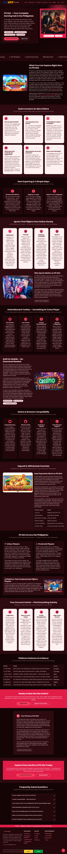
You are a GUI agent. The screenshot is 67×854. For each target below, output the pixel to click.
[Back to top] (63, 850)
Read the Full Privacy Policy (24, 750)
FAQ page (51, 153)
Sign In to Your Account (40, 703)
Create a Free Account (25, 775)
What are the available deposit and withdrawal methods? (27, 811)
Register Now (23, 703)
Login (62, 2)
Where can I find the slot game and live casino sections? (27, 815)
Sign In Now (24, 38)
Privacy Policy (28, 839)
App (50, 2)
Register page (16, 124)
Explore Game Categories (41, 301)
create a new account (55, 93)
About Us (27, 833)
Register (54, 2)
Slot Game (45, 2)
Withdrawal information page (41, 496)
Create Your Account (11, 38)
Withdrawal (31, 2)
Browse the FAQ (43, 775)
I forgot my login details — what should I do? (24, 799)
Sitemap (38, 839)
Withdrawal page (9, 170)
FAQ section (54, 89)
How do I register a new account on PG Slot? (24, 795)
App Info (56, 676)
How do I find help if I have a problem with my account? (27, 819)
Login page (29, 204)
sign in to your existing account (46, 95)
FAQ (59, 2)
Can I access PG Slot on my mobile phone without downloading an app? (31, 803)
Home (25, 2)
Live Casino (38, 2)
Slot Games (59, 199)
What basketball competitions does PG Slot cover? (26, 807)
